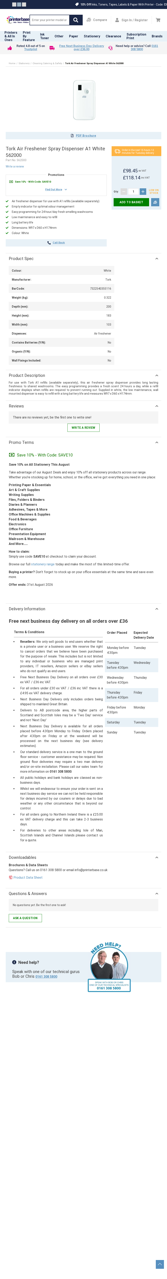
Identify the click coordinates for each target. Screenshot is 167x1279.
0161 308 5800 (46, 977)
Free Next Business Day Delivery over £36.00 (81, 48)
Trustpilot (30, 49)
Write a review (15, 166)
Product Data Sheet (28, 877)
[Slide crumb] (14, 4)
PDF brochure (86, 135)
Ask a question (25, 918)
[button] (75, 20)
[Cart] (158, 20)
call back (59, 243)
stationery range (43, 564)
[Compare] (155, 202)
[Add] (143, 191)
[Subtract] (124, 191)
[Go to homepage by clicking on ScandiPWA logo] (18, 20)
